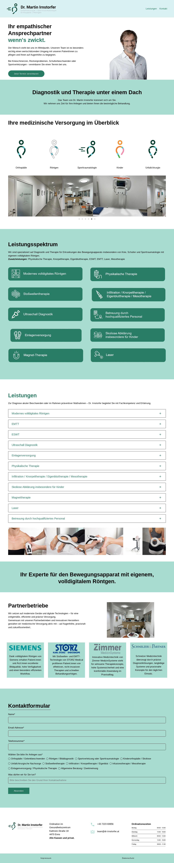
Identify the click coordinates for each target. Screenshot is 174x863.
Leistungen (151, 8)
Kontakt (163, 8)
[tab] (87, 413)
